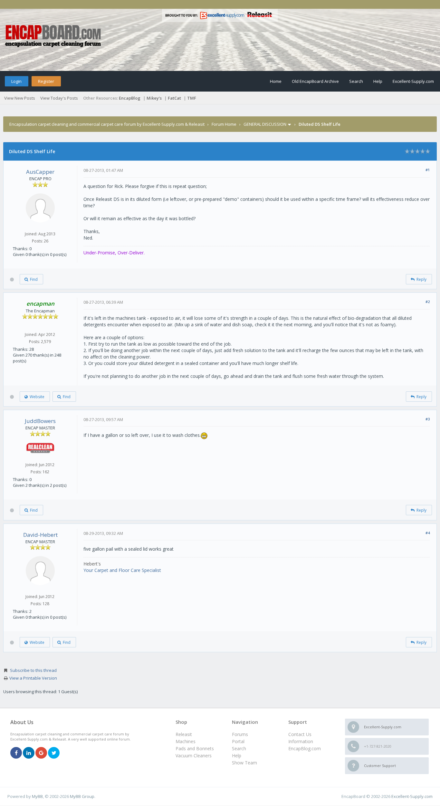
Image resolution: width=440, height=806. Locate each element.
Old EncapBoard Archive (315, 81)
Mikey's (154, 98)
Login (16, 81)
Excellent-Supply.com (413, 81)
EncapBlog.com (304, 748)
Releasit (184, 734)
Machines (186, 741)
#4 (428, 532)
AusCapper (40, 171)
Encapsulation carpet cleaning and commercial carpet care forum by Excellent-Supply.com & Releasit (107, 124)
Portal (238, 741)
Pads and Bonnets (195, 748)
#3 (428, 419)
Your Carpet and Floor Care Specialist (122, 570)
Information (300, 741)
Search (356, 81)
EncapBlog (129, 98)
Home (276, 81)
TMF (191, 98)
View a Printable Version (33, 678)
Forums (240, 734)
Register (46, 81)
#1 (428, 169)
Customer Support (380, 765)
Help (377, 81)
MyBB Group (82, 796)
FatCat (174, 98)
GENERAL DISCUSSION (265, 124)
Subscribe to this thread (33, 670)
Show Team (244, 763)
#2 (428, 301)
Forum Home (224, 124)
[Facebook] (16, 753)
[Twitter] (54, 753)
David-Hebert (40, 534)
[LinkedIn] (28, 753)
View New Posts (19, 98)
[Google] (41, 753)
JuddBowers (40, 421)
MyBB (37, 796)
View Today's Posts (59, 98)
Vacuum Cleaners (194, 755)
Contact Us (299, 734)
